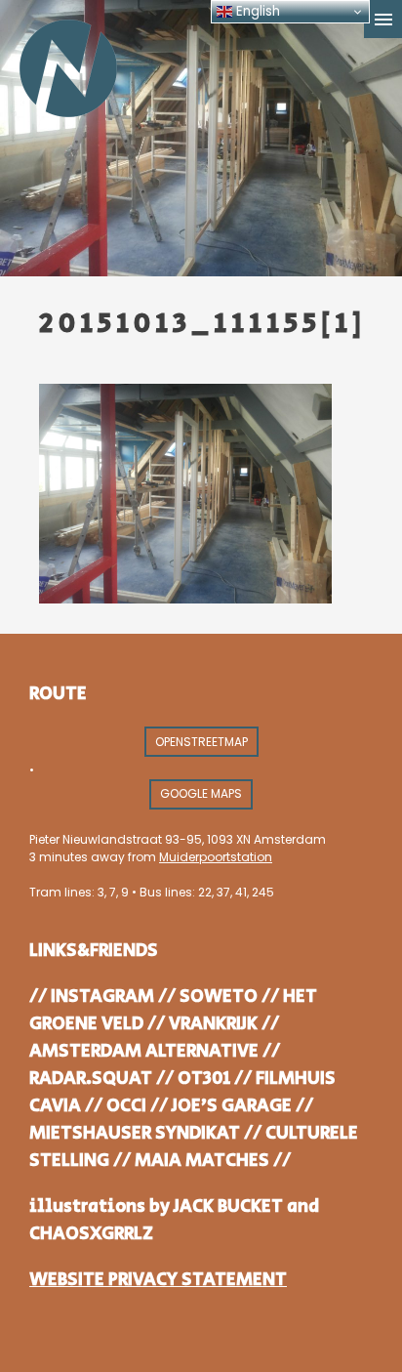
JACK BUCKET (228, 1206)
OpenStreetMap (201, 741)
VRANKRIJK (213, 1024)
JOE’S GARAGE (232, 1106)
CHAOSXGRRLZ (91, 1234)
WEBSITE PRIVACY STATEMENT (158, 1280)
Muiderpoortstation (215, 857)
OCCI (126, 1106)
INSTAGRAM (102, 996)
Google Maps (201, 793)
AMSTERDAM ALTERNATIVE (144, 1051)
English (256, 11)
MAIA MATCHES (202, 1160)
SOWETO (219, 996)
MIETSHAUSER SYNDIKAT (134, 1133)
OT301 (204, 1078)
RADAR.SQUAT (90, 1078)
